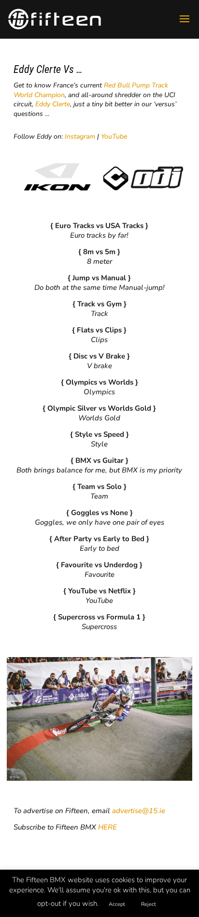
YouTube (114, 136)
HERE (107, 827)
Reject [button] (148, 904)
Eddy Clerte (52, 104)
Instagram (80, 136)
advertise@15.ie (138, 811)
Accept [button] (117, 904)
